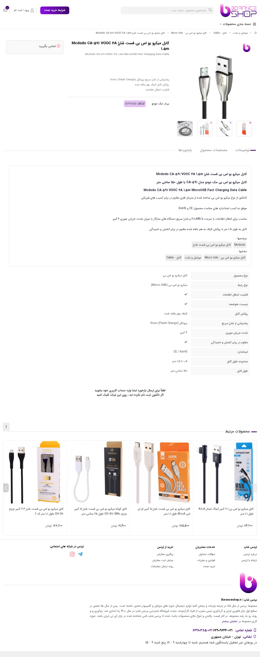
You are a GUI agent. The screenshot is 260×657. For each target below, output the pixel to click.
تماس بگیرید (48, 46)
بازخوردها (185, 150)
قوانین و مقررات (206, 560)
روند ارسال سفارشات (162, 566)
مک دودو (157, 103)
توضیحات (242, 150)
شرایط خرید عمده (54, 10)
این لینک (115, 395)
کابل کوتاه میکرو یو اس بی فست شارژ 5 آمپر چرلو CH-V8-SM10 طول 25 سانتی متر (100, 511)
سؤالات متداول (207, 554)
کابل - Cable (219, 33)
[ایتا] (64, 555)
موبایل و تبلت (240, 33)
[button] (254, 487)
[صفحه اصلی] (255, 33)
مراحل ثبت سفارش (162, 560)
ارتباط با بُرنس (249, 560)
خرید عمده (209, 566)
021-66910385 (202, 630)
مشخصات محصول (213, 150)
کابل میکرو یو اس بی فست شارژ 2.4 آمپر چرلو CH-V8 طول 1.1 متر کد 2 (36, 511)
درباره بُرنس (250, 554)
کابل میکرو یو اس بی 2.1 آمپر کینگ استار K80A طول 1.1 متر (226, 511)
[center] (210, 10)
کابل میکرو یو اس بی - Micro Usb (189, 33)
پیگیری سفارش (165, 554)
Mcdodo (239, 245)
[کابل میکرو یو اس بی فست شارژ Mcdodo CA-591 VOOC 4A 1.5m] (130, 583)
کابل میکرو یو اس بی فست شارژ (212, 245)
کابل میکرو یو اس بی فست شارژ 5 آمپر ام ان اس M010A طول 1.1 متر (164, 511)
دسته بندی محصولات (237, 24)
